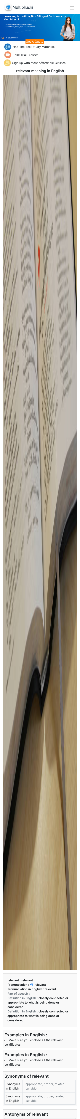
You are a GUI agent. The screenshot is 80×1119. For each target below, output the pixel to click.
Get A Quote (34, 41)
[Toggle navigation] (72, 7)
